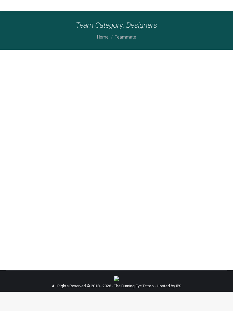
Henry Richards (31, 139)
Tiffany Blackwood (35, 198)
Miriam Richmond (33, 79)
